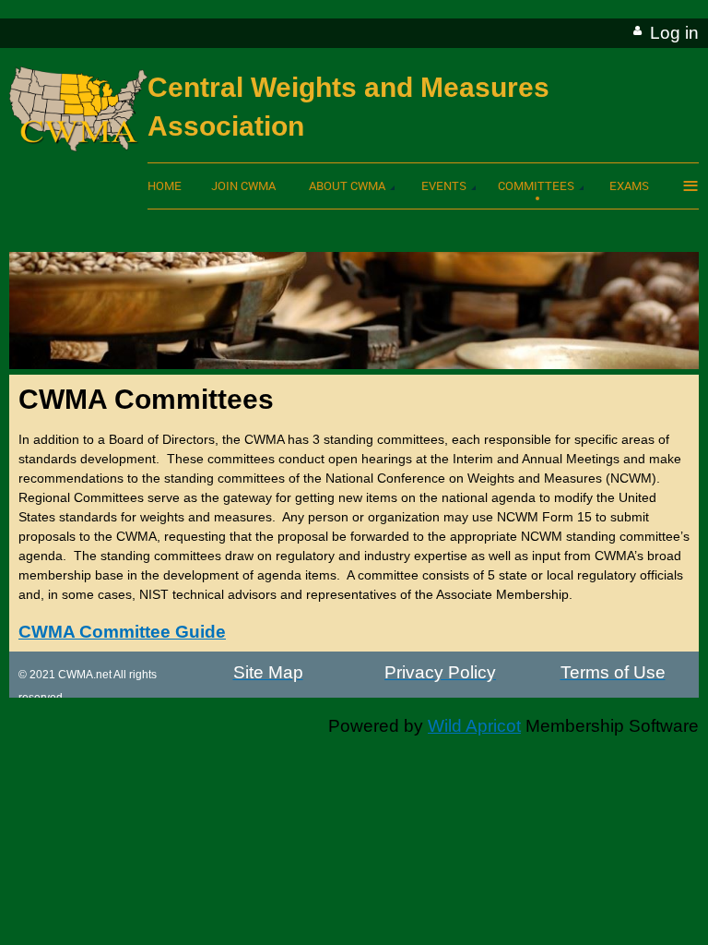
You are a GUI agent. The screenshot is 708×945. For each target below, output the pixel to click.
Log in (674, 32)
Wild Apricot (474, 726)
